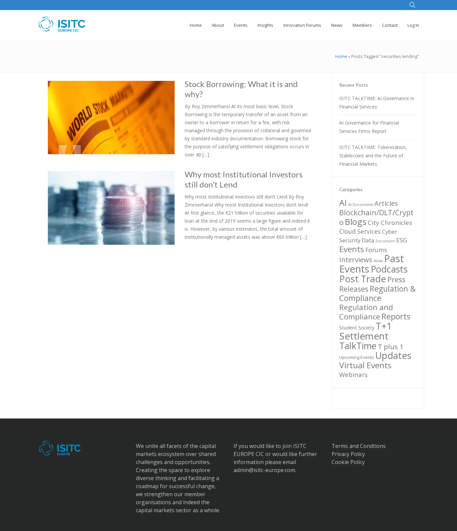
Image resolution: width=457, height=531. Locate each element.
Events (351, 248)
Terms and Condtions (359, 446)
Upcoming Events (356, 357)
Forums (376, 250)
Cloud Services (360, 231)
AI (343, 202)
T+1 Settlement (365, 330)
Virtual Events (365, 365)
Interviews (355, 259)
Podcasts (389, 269)
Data (368, 240)
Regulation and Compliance (366, 312)
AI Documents (360, 204)
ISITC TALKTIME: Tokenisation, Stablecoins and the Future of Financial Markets (373, 155)
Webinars (353, 374)
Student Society (356, 327)
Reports (395, 316)
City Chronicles (390, 222)
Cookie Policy (348, 462)
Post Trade (362, 279)
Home (341, 56)
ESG (401, 240)
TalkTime (357, 346)
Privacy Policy (348, 454)
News (378, 260)
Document (385, 241)
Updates (393, 355)
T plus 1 (390, 346)
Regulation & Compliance (377, 293)
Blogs (355, 221)
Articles (386, 203)
